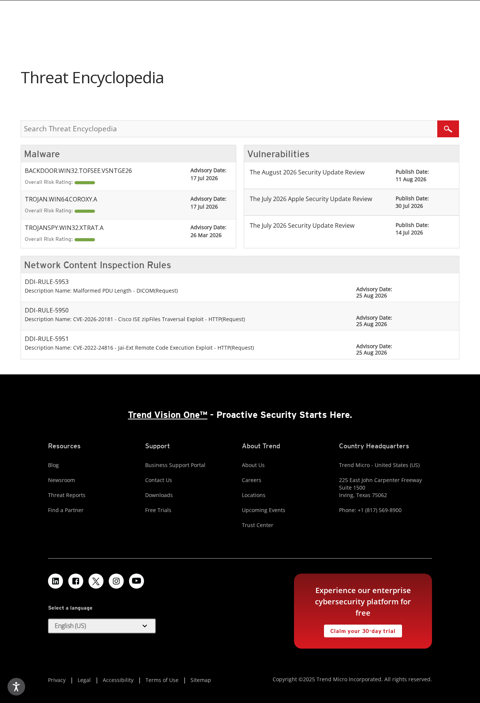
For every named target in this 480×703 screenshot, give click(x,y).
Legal (84, 679)
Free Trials (158, 510)
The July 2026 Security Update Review (302, 225)
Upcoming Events (263, 510)
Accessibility (118, 679)
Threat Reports (67, 495)
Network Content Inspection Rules (97, 264)
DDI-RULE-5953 (47, 282)
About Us (253, 465)
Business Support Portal (175, 465)
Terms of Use (162, 679)
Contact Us (158, 480)
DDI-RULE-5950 (47, 310)
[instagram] (116, 581)
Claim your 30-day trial (359, 629)
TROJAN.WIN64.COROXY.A (61, 199)
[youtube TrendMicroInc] (136, 581)
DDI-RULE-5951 (47, 339)
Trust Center (257, 525)
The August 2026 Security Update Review (307, 172)
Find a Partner (66, 510)
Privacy (57, 679)
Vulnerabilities (278, 153)
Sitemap (200, 679)
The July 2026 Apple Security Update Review (311, 199)
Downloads (159, 495)
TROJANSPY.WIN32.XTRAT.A (64, 228)
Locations (254, 495)
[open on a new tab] (96, 581)
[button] (102, 626)
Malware (42, 153)
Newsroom (61, 480)
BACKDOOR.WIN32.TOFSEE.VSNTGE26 (78, 171)
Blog (53, 465)
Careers (251, 480)
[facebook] (75, 581)
